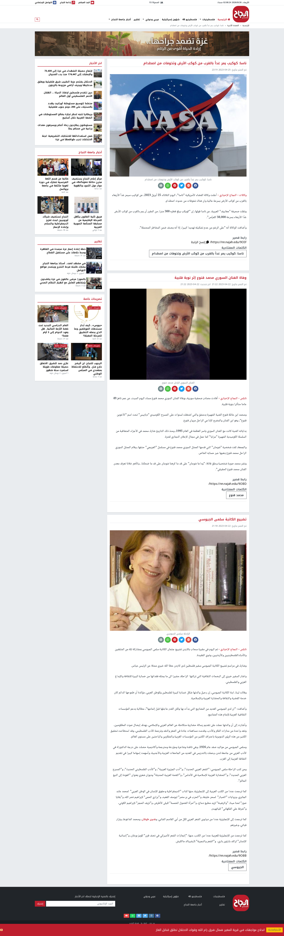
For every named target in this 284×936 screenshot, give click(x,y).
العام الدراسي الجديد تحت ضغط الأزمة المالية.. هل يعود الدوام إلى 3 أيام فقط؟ (53, 330)
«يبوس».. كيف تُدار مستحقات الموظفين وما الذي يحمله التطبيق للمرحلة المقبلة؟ (88, 330)
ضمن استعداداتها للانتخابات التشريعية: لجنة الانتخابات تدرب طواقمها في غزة (67, 137)
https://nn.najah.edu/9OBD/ (228, 484)
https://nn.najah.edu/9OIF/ (228, 242)
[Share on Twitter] (182, 186)
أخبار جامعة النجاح (120, 20)
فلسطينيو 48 (189, 20)
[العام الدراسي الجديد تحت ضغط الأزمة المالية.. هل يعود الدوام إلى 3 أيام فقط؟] (52, 314)
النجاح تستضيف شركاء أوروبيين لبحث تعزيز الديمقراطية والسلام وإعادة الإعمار (55, 222)
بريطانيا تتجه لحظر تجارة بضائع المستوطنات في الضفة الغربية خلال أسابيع (65, 116)
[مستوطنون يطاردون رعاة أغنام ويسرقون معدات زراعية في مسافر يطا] (98, 127)
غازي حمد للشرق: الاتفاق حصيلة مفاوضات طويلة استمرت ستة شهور (54, 367)
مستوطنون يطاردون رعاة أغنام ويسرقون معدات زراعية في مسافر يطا (65, 126)
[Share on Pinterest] (175, 186)
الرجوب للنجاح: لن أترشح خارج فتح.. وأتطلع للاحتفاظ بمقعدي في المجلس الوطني (86, 368)
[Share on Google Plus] (188, 186)
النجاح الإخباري (241, 14)
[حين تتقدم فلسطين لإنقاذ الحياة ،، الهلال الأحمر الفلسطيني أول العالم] (98, 95)
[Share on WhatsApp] (168, 186)
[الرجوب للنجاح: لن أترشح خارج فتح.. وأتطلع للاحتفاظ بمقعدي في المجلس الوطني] (86, 351)
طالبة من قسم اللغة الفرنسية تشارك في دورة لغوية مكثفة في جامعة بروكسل (53, 184)
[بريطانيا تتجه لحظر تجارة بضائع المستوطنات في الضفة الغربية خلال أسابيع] (98, 116)
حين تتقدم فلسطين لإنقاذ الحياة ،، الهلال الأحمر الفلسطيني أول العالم (68, 94)
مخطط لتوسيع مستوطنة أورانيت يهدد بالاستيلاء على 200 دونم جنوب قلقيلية (70, 105)
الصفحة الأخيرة (233, 25)
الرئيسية (245, 25)
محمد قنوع (236, 495)
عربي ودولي (152, 20)
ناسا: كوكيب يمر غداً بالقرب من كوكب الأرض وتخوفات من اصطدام (198, 253)
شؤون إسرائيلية (170, 20)
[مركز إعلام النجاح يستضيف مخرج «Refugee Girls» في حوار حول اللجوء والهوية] (86, 167)
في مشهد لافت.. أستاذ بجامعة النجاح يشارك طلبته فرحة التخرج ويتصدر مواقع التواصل (63, 267)
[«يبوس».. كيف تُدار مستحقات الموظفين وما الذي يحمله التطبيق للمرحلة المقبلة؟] (86, 314)
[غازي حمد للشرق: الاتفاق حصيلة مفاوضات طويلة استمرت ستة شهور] (52, 351)
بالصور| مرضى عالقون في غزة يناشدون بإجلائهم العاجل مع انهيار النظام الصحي (63, 280)
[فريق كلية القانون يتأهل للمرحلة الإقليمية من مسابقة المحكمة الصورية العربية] (86, 205)
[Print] (161, 186)
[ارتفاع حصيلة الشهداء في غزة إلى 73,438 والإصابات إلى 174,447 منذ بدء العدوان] (98, 73)
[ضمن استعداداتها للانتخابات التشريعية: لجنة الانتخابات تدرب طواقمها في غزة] (98, 138)
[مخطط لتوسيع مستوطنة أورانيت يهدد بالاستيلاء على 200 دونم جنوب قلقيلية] (98, 106)
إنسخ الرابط (198, 242)
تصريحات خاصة (92, 299)
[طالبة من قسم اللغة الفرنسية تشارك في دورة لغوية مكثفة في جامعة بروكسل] (52, 167)
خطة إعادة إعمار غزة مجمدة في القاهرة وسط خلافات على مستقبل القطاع (63, 250)
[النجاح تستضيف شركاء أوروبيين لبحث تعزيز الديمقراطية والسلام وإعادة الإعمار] (52, 205)
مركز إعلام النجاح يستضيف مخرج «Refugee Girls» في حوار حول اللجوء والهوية (87, 182)
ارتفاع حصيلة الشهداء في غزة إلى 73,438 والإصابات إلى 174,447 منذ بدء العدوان (68, 72)
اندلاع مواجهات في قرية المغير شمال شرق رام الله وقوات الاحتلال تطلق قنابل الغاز (210, 930)
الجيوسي (237, 867)
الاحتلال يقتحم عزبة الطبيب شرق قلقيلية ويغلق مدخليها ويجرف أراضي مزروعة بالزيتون (64, 83)
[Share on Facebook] (195, 186)
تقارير (137, 20)
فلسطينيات (208, 20)
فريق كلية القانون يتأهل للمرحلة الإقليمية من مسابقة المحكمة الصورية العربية (87, 222)
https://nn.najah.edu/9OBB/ (228, 855)
